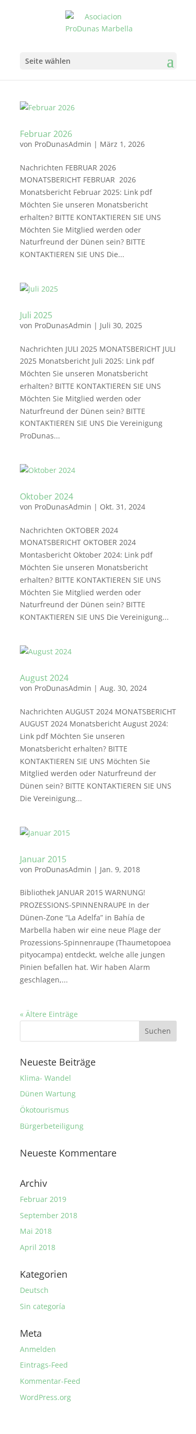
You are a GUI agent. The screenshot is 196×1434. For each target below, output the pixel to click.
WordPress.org (45, 1397)
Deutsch (34, 1290)
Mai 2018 (36, 1231)
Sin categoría (42, 1306)
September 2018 (48, 1215)
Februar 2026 (46, 134)
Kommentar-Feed (50, 1381)
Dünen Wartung (48, 1093)
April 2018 (37, 1247)
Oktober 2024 (46, 496)
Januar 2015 (43, 859)
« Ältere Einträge (49, 1014)
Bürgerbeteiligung (52, 1126)
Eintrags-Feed (44, 1365)
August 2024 (44, 678)
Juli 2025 (36, 315)
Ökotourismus (44, 1110)
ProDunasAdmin (62, 144)
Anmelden (38, 1349)
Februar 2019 (43, 1199)
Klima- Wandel (45, 1078)
